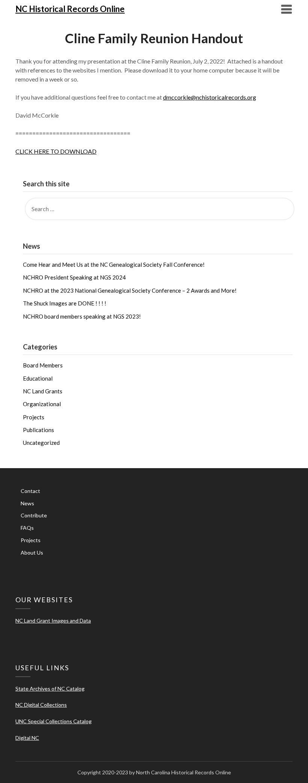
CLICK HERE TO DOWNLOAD (56, 151)
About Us (32, 552)
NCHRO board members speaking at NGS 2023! (82, 316)
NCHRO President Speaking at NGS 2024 (74, 277)
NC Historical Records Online (70, 9)
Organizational (42, 404)
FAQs (27, 528)
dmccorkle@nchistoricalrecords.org (209, 97)
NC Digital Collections (41, 704)
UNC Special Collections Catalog (53, 721)
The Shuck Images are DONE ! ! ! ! (64, 303)
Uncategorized (41, 442)
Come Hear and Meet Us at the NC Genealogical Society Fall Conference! (114, 264)
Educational (38, 378)
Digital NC (27, 738)
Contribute (34, 515)
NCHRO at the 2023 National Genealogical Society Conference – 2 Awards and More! (130, 290)
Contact (30, 491)
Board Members (43, 365)
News (27, 503)
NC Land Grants (42, 391)
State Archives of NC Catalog (50, 688)
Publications (38, 429)
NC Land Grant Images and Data (53, 620)
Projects (33, 417)
